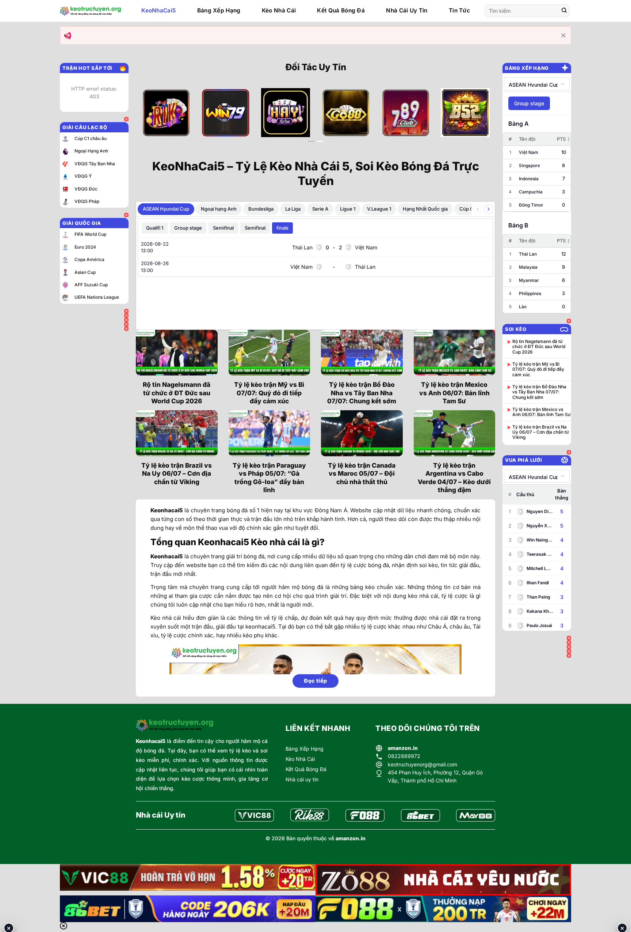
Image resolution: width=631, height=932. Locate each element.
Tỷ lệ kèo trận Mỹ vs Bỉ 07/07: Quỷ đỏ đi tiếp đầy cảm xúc (269, 393)
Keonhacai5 (150, 741)
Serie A (320, 209)
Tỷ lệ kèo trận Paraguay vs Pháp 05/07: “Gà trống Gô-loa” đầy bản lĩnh (269, 477)
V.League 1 (379, 209)
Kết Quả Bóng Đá (341, 10)
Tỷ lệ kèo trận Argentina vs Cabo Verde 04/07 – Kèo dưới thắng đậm (454, 477)
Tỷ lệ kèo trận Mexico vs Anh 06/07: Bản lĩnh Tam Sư (454, 393)
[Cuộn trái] (477, 209)
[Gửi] (564, 10)
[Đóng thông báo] (563, 35)
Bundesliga (261, 209)
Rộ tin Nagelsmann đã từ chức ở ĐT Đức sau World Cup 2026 (176, 393)
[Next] (478, 118)
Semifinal (223, 228)
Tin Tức (459, 10)
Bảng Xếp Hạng (219, 10)
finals (282, 228)
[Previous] (152, 118)
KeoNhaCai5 (158, 10)
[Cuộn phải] (488, 209)
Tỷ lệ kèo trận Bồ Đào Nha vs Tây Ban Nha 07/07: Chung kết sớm (361, 393)
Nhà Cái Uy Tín (406, 10)
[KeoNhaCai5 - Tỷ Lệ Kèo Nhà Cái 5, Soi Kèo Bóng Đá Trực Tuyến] (90, 11)
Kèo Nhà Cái (279, 10)
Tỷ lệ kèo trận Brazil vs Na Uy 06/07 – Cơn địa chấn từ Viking (176, 473)
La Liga (293, 209)
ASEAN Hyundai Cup (166, 209)
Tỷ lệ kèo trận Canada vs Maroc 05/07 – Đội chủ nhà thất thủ (361, 473)
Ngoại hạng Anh (219, 209)
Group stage (188, 228)
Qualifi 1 (154, 228)
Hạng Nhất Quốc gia (425, 209)
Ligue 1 (347, 209)
